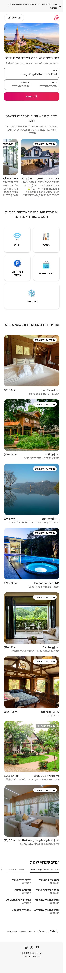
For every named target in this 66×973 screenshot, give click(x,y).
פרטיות (36, 956)
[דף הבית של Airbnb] (56, 17)
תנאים (27, 956)
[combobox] (32, 74)
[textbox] (46, 86)
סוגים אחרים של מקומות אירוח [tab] (44, 869)
